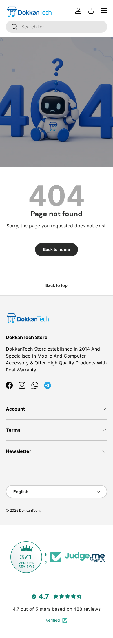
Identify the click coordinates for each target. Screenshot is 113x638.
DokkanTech (29, 510)
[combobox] (56, 27)
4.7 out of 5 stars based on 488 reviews (57, 609)
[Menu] (103, 10)
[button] (91, 10)
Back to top (56, 285)
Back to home (56, 249)
